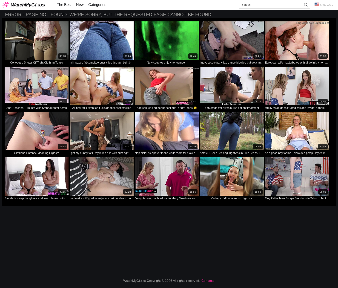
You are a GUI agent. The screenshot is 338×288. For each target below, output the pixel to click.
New (80, 5)
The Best (64, 5)
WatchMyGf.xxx (28, 4)
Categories (97, 5)
